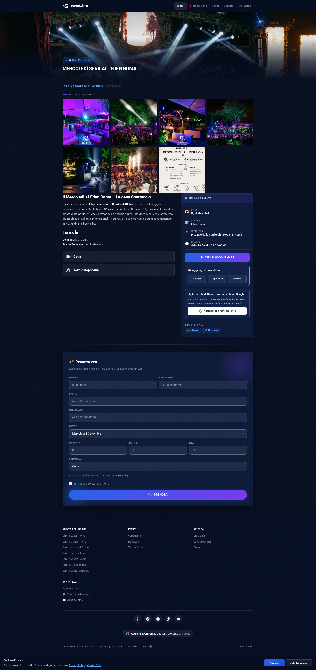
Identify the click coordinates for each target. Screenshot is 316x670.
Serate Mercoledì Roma (76, 547)
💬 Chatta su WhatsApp (76, 594)
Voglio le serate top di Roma (91, 483)
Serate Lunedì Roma (74, 535)
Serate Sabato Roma (74, 564)
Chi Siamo (245, 5)
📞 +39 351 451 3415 (75, 588)
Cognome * (166, 377)
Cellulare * (77, 410)
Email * (73, 393)
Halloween (134, 541)
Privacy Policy (246, 646)
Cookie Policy (94, 665)
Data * (73, 426)
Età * (192, 442)
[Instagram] (158, 619)
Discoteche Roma (80, 85)
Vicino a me (199, 5)
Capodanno (135, 535)
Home (66, 85)
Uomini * (74, 442)
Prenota (161, 494)
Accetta (274, 663)
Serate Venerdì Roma (74, 559)
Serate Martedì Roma (74, 541)
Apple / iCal (217, 278)
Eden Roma (97, 85)
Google (197, 278)
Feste (215, 5)
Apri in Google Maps (219, 257)
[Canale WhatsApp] (137, 619)
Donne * (134, 442)
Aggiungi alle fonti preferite (220, 310)
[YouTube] (178, 619)
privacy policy (120, 475)
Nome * (73, 377)
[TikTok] (168, 619)
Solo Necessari (299, 663)
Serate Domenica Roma (76, 570)
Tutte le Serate (136, 547)
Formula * (76, 459)
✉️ (73, 599)
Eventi (180, 5)
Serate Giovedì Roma (74, 553)
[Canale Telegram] (148, 619)
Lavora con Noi (202, 541)
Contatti (229, 5)
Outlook (237, 278)
